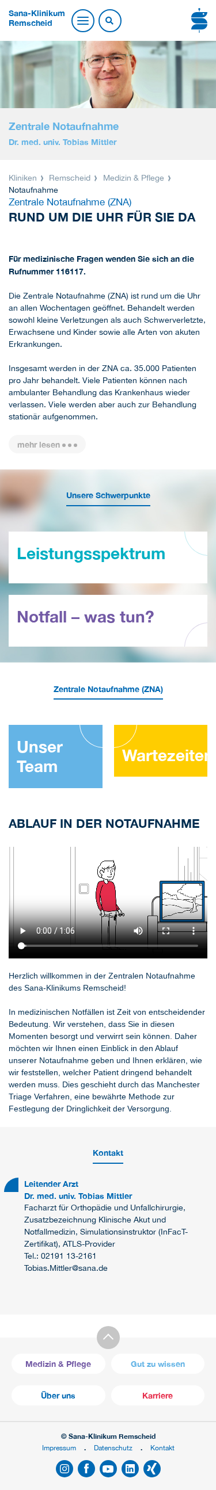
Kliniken (24, 177)
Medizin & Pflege (133, 177)
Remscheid (70, 177)
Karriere (157, 1395)
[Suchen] (109, 21)
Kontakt (162, 1447)
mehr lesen (38, 444)
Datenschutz (113, 1447)
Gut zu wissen (158, 1364)
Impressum (59, 1447)
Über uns (58, 1395)
